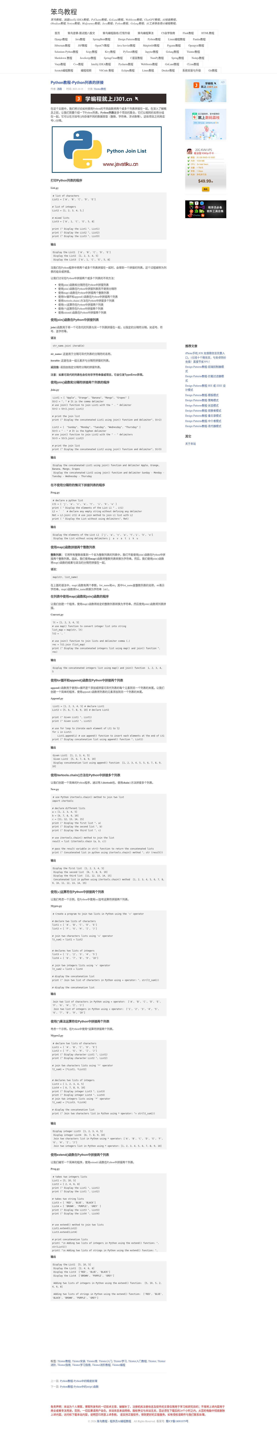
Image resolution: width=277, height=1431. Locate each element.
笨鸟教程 (64, 11)
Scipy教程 (91, 51)
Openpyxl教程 (196, 45)
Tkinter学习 (120, 1361)
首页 (57, 33)
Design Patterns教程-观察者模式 (203, 410)
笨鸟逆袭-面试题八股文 (81, 33)
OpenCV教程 (102, 45)
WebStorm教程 (149, 64)
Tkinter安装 (78, 1361)
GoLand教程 (172, 64)
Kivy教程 (110, 51)
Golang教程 (172, 51)
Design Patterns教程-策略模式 (202, 400)
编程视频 (86, 70)
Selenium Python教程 (66, 51)
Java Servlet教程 (126, 45)
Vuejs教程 (60, 64)
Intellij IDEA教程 (101, 64)
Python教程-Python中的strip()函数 (79, 1386)
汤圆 (59, 88)
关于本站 (190, 443)
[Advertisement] (109, 1330)
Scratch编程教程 (64, 70)
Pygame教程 (174, 45)
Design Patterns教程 (129, 39)
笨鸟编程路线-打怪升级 (116, 33)
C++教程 (78, 64)
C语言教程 (136, 58)
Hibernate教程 (62, 45)
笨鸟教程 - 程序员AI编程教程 (114, 1421)
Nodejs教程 (198, 58)
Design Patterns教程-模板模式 (202, 395)
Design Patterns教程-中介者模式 (203, 421)
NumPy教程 (157, 58)
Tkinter (152, 1361)
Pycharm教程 (126, 64)
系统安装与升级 (191, 70)
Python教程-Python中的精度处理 (78, 1381)
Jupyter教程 (151, 51)
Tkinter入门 (105, 1361)
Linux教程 (148, 70)
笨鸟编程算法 (146, 33)
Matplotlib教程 (151, 45)
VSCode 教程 (106, 70)
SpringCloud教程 (113, 58)
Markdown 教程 (63, 58)
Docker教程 (168, 70)
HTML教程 (207, 33)
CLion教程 (193, 64)
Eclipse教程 (128, 70)
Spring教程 (177, 58)
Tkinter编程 (118, 1365)
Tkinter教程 (193, 51)
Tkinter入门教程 (137, 1361)
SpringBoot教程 (101, 39)
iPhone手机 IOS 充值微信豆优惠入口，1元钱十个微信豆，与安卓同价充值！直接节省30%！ (205, 357)
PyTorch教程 (130, 51)
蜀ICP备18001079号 (177, 1421)
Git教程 (213, 70)
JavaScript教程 (88, 58)
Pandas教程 (199, 39)
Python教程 (154, 39)
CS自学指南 (168, 33)
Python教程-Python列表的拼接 (77, 82)
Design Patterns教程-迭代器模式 (203, 426)
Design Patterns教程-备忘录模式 (203, 415)
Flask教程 (188, 33)
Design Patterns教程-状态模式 (202, 405)
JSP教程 (82, 45)
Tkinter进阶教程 (101, 1365)
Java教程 (80, 39)
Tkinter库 (92, 1361)
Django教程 (61, 39)
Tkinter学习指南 (81, 1365)
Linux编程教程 (176, 39)
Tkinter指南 (64, 1365)
